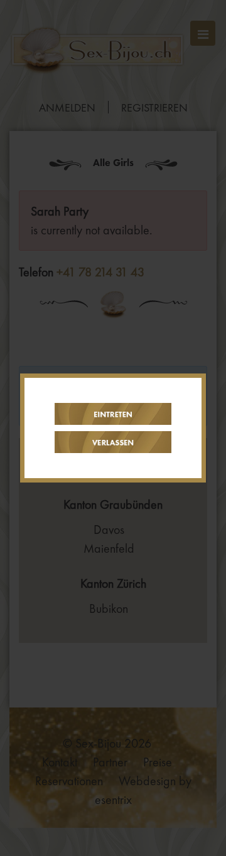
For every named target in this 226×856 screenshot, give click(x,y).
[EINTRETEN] (113, 414)
